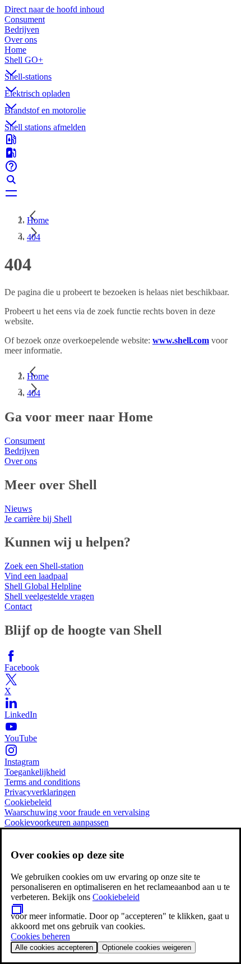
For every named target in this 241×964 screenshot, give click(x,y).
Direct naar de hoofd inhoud (54, 9)
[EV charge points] (120, 152)
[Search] (120, 179)
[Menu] (120, 193)
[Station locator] (120, 139)
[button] (120, 63)
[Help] (120, 166)
